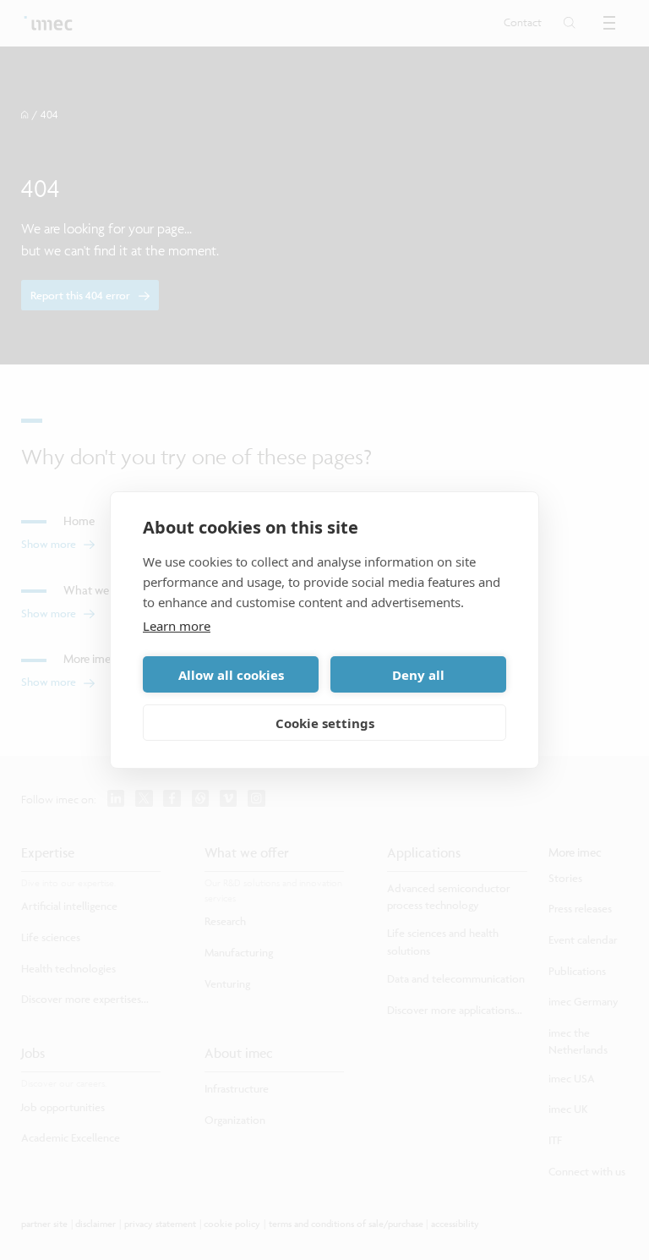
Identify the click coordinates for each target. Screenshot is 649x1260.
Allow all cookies (231, 674)
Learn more (176, 625)
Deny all (418, 674)
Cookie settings (324, 723)
